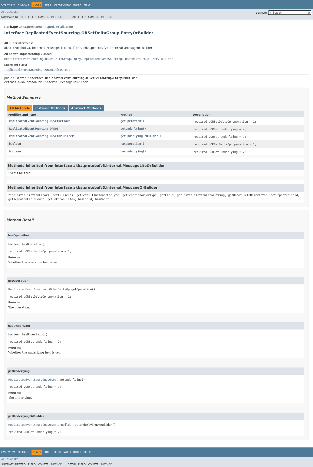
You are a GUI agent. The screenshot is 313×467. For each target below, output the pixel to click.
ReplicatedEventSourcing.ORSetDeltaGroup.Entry (42, 59)
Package (23, 4)
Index (77, 4)
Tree (48, 4)
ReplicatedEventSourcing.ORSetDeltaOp (39, 121)
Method (56, 17)
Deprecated (62, 4)
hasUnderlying (132, 151)
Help (87, 4)
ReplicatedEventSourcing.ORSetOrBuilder (41, 136)
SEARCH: (261, 12)
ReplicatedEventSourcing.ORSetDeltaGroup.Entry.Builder (128, 59)
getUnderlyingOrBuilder (139, 136)
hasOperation (131, 143)
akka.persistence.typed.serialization (46, 26)
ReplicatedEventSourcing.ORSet (33, 128)
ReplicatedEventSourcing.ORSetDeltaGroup (37, 69)
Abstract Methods (86, 108)
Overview (8, 4)
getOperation (131, 121)
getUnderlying (132, 128)
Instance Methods (50, 108)
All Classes (10, 11)
